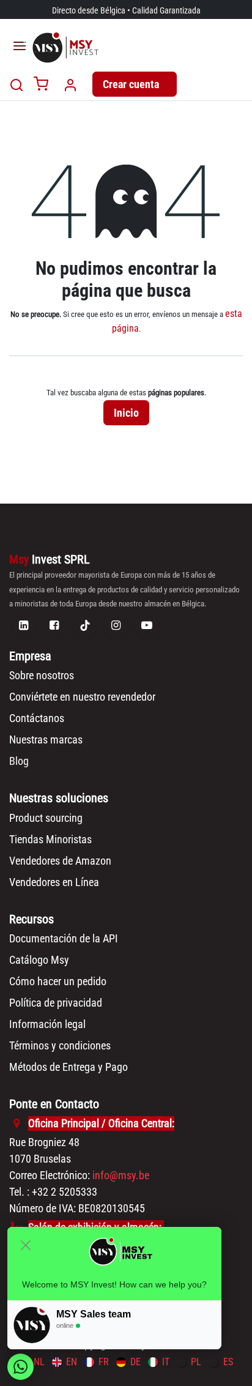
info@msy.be (120, 1175)
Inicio (126, 412)
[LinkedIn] (23, 625)
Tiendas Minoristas (50, 839)
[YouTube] (147, 625)
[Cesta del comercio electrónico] (41, 84)
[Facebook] (54, 625)
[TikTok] (85, 625)
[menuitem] (64, 1361)
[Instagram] (115, 625)
